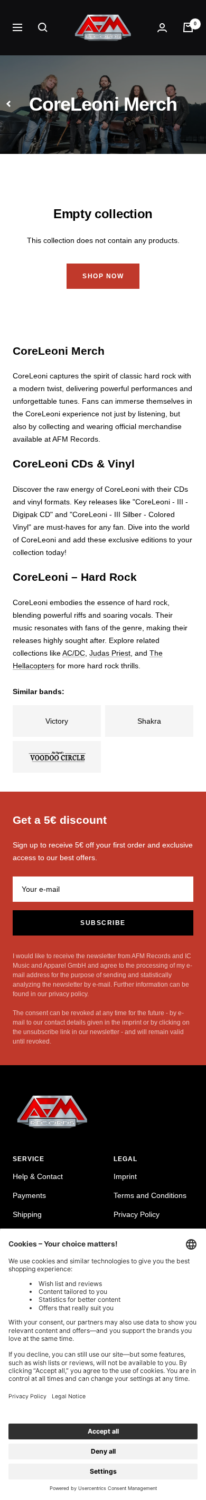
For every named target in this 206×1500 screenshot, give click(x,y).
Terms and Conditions (150, 1195)
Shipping (27, 1214)
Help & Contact (38, 1176)
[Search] (43, 27)
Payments (29, 1195)
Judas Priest (109, 653)
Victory (56, 721)
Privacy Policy (137, 1214)
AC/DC (73, 653)
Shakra (149, 721)
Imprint (125, 1176)
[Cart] (188, 27)
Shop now (103, 276)
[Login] (162, 27)
